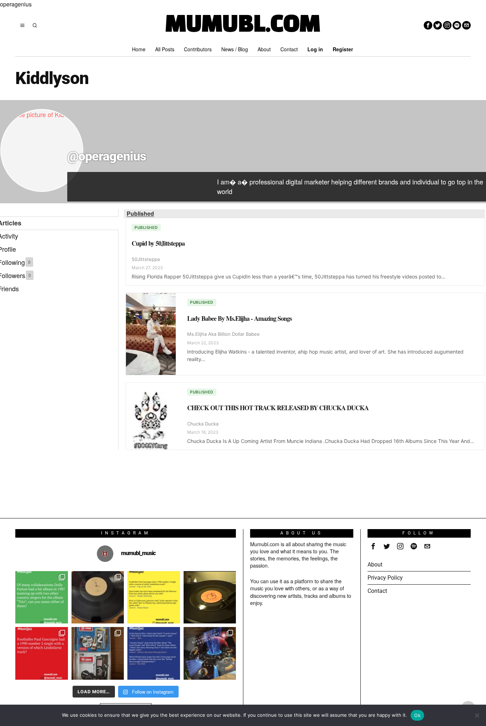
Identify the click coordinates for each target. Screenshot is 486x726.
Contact (377, 590)
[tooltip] (428, 25)
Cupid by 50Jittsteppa (158, 243)
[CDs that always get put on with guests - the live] (98, 653)
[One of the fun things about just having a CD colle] (210, 653)
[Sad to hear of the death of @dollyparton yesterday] (210, 597)
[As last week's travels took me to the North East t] (153, 597)
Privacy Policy (385, 577)
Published (140, 213)
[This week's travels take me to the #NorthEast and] (41, 653)
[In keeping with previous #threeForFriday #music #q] (41, 597)
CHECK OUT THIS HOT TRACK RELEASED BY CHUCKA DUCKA (278, 407)
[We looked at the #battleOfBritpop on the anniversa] (153, 653)
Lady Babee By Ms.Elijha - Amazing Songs (239, 318)
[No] (477, 715)
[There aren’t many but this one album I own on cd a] (98, 597)
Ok (417, 715)
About (375, 564)
